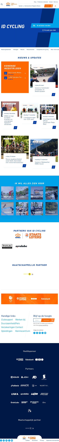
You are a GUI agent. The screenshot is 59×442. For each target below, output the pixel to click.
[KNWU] (11, 4)
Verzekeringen (8, 327)
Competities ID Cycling (42, 49)
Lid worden (47, 5)
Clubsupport (7, 319)
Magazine (34, 5)
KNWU (41, 67)
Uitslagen (15, 49)
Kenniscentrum (28, 5)
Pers (17, 323)
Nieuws (38, 5)
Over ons (56, 2)
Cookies (28, 440)
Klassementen (30, 49)
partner (12, 103)
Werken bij (20, 319)
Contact (51, 2)
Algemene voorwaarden (52, 440)
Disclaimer (35, 440)
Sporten (21, 5)
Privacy (42, 440)
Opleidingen (6, 331)
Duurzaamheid (8, 323)
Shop (35, 2)
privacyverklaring (43, 325)
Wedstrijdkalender (6, 49)
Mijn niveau (9, 30)
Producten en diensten (42, 2)
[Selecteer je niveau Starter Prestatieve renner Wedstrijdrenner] (26, 30)
